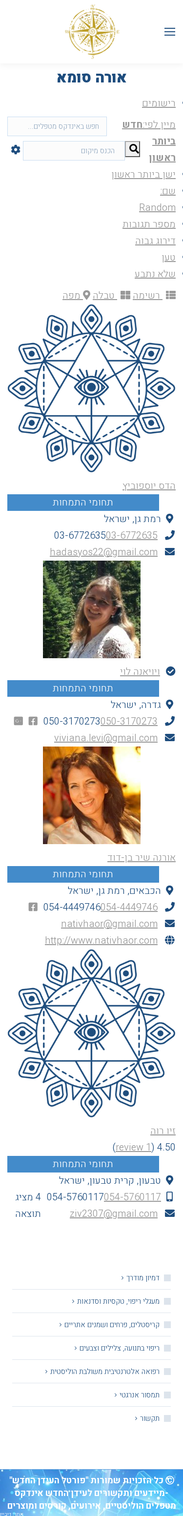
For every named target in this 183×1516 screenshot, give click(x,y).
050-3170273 (129, 721)
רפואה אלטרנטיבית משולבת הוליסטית (105, 1371)
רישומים (159, 103)
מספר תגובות (149, 224)
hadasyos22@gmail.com (104, 552)
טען (169, 257)
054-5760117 (132, 1197)
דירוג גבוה (155, 241)
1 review (133, 1147)
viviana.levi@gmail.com (106, 738)
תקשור (150, 1418)
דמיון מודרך (143, 1278)
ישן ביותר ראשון (143, 174)
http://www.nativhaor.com (101, 940)
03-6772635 (132, 535)
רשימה (148, 295)
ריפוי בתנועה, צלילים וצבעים (120, 1348)
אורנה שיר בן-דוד (141, 857)
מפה (72, 295)
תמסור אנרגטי (140, 1395)
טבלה (105, 295)
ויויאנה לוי (140, 672)
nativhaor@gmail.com (109, 924)
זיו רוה (163, 1131)
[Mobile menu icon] (170, 32)
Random (157, 208)
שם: (168, 191)
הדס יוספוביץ (149, 486)
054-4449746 (129, 907)
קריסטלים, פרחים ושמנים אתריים (112, 1324)
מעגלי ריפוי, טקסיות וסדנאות (118, 1301)
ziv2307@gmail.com (114, 1214)
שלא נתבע (155, 274)
